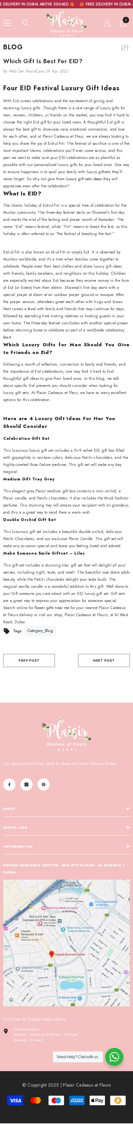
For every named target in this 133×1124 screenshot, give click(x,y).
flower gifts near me (52, 608)
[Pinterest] (43, 784)
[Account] (107, 22)
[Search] (25, 23)
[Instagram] (26, 784)
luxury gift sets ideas (84, 179)
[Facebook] (9, 784)
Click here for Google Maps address (34, 1019)
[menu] (7, 23)
